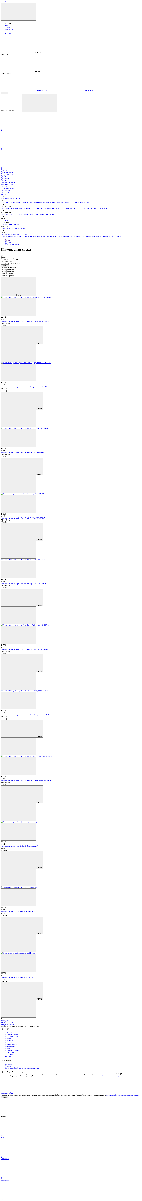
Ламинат (4, 236)
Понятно (4, 1097)
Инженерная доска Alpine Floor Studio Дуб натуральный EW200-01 (26, 780)
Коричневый (72, 202)
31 (2, 198)
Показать (5, 265)
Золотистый (36, 202)
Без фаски (4, 220)
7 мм (2, 228)
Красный (28, 202)
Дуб (18, 208)
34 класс (18, 198)
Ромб (3, 214)
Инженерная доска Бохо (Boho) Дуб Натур (17, 977)
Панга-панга (95, 208)
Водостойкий (17, 224)
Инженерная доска (60, 236)
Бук (2, 208)
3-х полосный (26, 214)
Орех (50, 208)
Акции (8, 31)
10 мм (14, 228)
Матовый (23, 234)
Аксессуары (103, 236)
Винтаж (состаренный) (16, 202)
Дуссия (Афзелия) (30, 208)
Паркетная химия (92, 236)
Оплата (8, 25)
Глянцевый (5, 234)
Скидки (8, 33)
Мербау (39, 208)
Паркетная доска (14, 236)
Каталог (4, 93)
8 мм (6, 228)
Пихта (102, 208)
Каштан (45, 208)
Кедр (54, 208)
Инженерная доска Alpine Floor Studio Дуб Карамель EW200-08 (25, 321)
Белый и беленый (60, 202)
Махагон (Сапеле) (74, 208)
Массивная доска (73, 236)
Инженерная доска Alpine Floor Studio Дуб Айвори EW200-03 (24, 649)
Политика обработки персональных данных (22, 1068)
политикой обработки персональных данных (107, 1076)
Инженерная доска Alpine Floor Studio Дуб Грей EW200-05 (23, 518)
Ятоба (87, 208)
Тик (57, 208)
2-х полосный (36, 214)
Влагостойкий (6, 224)
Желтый (51, 202)
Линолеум (112, 236)
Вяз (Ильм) (12, 208)
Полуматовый (14, 234)
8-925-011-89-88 (87, 91)
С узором (17, 214)
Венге (6, 208)
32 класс (6, 198)
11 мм (18, 228)
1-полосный (9, 214)
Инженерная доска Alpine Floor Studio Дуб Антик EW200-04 (24, 584)
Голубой (80, 202)
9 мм (10, 228)
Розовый (44, 202)
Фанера (118, 236)
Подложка (42, 236)
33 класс (12, 198)
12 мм (22, 228)
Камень (51, 214)
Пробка (35, 236)
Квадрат (45, 214)
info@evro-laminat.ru (8, 1025)
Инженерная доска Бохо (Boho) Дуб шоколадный (19, 846)
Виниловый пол (26, 236)
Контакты (9, 29)
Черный (86, 202)
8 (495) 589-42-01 (41, 91)
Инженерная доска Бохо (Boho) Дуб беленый (18, 911)
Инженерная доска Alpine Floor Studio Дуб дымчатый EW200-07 (25, 387)
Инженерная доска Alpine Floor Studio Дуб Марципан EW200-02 (25, 715)
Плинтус (49, 236)
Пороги (83, 236)
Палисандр (63, 208)
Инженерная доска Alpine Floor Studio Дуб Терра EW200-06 (23, 452)
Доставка (8, 27)
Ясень (83, 208)
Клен (21, 208)
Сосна (106, 208)
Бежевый (4, 202)
